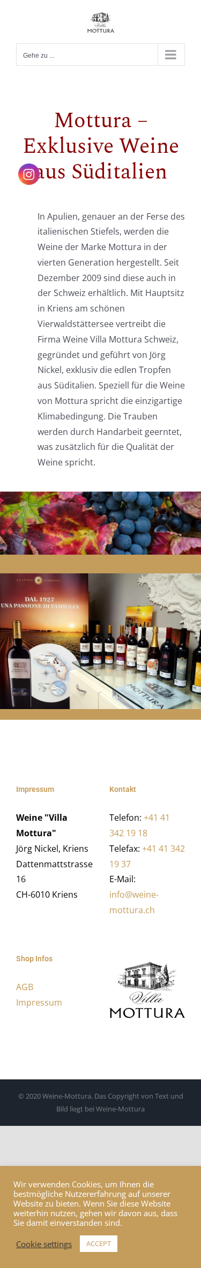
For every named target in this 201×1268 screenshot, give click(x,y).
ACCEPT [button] (98, 1243)
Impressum (39, 1002)
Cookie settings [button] (44, 1244)
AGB (24, 987)
